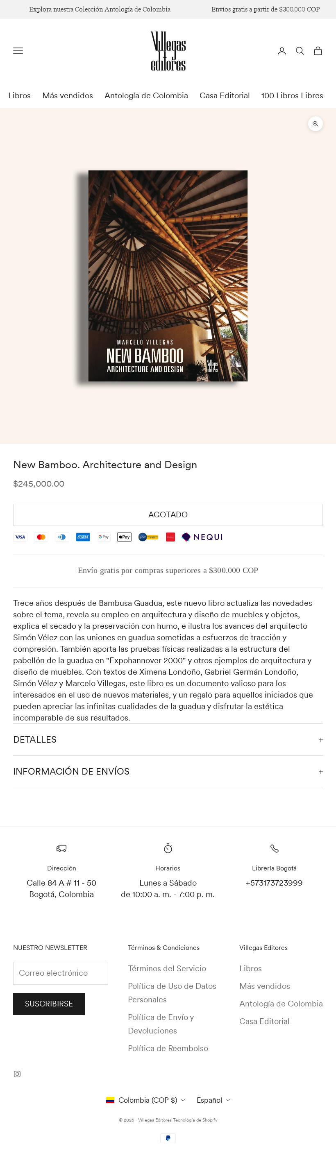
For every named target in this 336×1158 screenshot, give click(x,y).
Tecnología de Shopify (195, 1120)
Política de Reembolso (168, 1048)
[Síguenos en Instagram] (17, 1074)
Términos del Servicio (167, 968)
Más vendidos (67, 95)
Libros (19, 95)
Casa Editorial (225, 95)
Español (209, 1100)
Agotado (168, 514)
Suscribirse (49, 1003)
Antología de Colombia (146, 95)
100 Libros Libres (292, 95)
